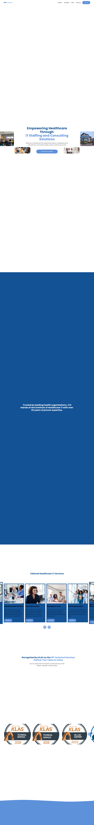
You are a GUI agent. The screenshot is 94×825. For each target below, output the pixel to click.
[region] (47, 603)
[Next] (49, 627)
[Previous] (44, 627)
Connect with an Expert (47, 151)
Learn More (8, 620)
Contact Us (86, 2)
